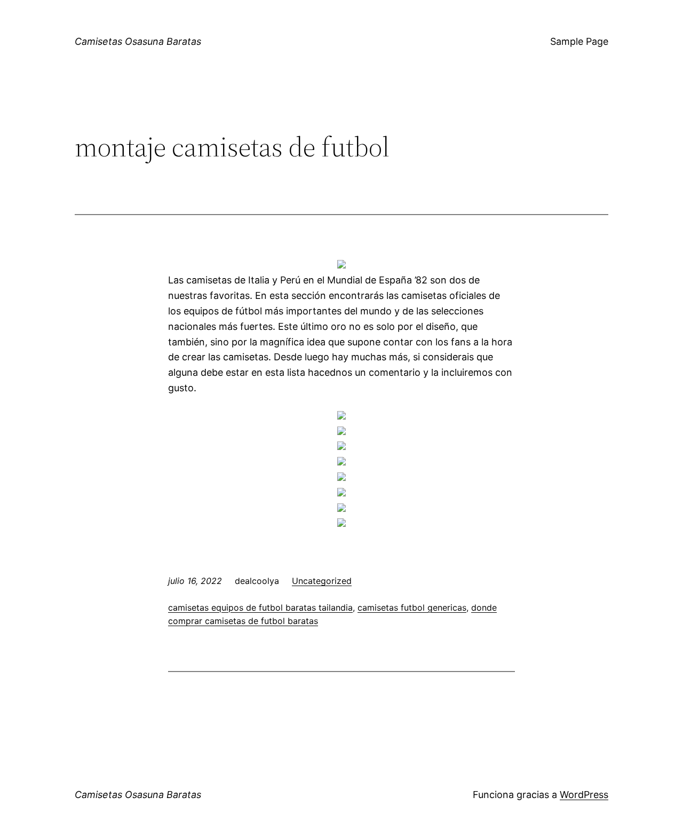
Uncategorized (322, 580)
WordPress (584, 794)
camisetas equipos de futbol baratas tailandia (260, 607)
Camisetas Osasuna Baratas (138, 41)
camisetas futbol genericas (412, 607)
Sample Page (579, 41)
